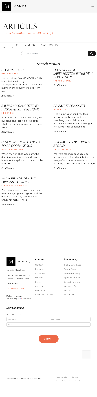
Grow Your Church (44, 294)
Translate (26, 298)
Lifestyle (30, 45)
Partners (39, 277)
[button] (93, 7)
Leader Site (40, 290)
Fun (17, 45)
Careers (39, 286)
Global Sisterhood (72, 265)
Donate (67, 290)
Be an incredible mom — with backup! (28, 33)
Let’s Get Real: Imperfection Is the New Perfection (72, 73)
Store (38, 282)
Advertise (40, 273)
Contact (39, 265)
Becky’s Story (12, 70)
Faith (6, 45)
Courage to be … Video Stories (71, 143)
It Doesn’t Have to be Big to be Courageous (21, 143)
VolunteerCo (70, 286)
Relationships (49, 45)
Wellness (8, 47)
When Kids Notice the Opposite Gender (18, 180)
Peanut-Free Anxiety (69, 106)
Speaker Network (72, 277)
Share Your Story (72, 273)
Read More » (7, 95)
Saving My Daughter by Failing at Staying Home (20, 107)
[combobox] (54, 53)
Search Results (48, 63)
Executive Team (72, 282)
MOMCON (69, 294)
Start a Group (70, 269)
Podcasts (39, 269)
